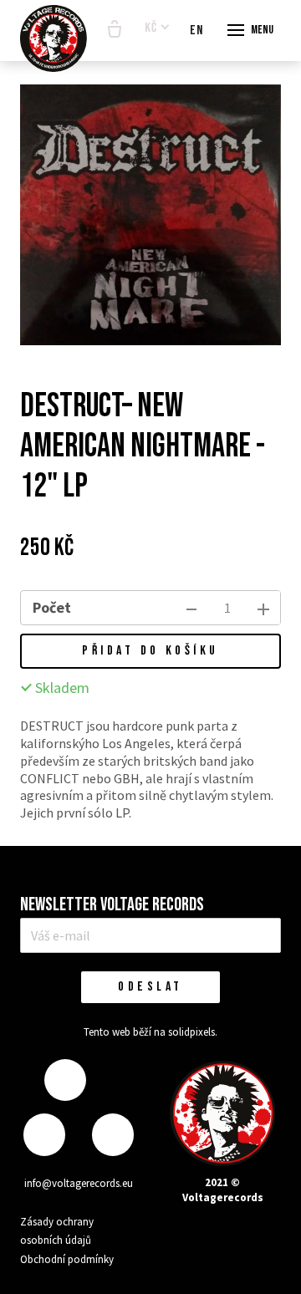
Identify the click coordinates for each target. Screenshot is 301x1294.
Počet (52, 607)
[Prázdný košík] (114, 30)
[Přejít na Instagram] (44, 1134)
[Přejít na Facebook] (65, 1080)
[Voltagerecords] (53, 38)
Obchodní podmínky (67, 1259)
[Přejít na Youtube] (113, 1134)
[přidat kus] (263, 607)
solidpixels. (192, 1032)
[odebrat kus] (191, 607)
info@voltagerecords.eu (78, 1183)
